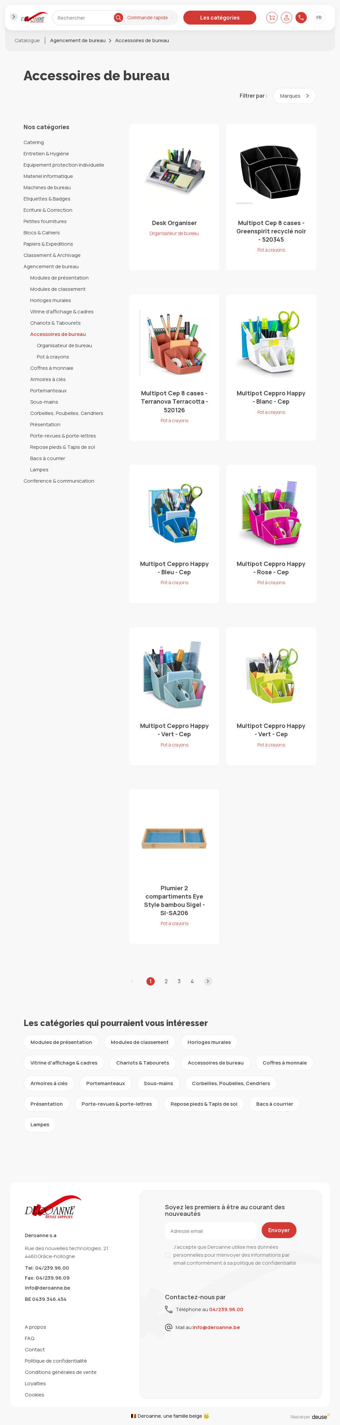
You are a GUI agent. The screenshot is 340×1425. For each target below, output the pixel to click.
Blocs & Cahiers (42, 232)
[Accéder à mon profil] (286, 17)
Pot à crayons (53, 356)
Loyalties (35, 1383)
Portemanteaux (48, 390)
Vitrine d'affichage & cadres (62, 311)
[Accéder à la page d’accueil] (34, 18)
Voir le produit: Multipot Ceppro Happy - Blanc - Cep (271, 367)
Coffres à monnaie (51, 367)
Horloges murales (50, 300)
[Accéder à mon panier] (272, 17)
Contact (35, 1349)
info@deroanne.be (47, 1287)
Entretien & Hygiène (46, 153)
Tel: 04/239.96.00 (47, 1267)
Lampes (39, 469)
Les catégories (220, 17)
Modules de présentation (59, 277)
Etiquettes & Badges (47, 198)
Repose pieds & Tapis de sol (62, 446)
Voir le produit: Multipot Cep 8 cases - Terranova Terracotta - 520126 (174, 367)
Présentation (45, 424)
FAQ (29, 1338)
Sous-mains (44, 401)
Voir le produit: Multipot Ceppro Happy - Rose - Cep (271, 534)
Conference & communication (59, 480)
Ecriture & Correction (48, 209)
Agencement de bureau (78, 40)
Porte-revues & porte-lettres (63, 435)
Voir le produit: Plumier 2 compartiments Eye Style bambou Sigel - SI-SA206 (174, 866)
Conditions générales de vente (61, 1372)
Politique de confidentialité (56, 1360)
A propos (35, 1326)
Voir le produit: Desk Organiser (174, 197)
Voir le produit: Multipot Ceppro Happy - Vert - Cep (174, 696)
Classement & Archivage (52, 255)
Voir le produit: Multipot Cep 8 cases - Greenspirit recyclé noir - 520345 (271, 197)
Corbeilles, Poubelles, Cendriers (66, 413)
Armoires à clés (48, 379)
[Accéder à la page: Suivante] (208, 981)
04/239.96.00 (226, 1309)
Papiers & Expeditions (48, 243)
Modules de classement (58, 288)
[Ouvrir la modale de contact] (301, 17)
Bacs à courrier (47, 458)
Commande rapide (147, 17)
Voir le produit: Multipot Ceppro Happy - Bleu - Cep (174, 534)
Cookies (34, 1394)
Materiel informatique (48, 176)
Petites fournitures (45, 221)
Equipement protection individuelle (64, 164)
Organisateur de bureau (64, 345)
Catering (34, 142)
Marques (290, 95)
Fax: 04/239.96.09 (47, 1277)
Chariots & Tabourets (55, 322)
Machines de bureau (47, 187)
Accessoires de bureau (142, 40)
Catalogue (27, 40)
